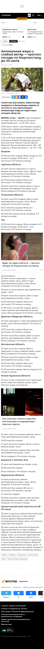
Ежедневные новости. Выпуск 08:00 (13, 33)
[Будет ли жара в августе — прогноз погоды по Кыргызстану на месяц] (22, 246)
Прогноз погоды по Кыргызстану (17, 559)
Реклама (24, 609)
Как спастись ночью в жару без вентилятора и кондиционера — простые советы (19, 421)
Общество (12, 555)
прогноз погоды (33, 555)
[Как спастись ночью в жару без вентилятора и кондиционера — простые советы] (22, 402)
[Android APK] (7, 630)
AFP (3, 93)
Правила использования (17, 606)
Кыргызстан (21, 555)
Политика (17, 587)
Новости (4, 555)
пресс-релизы (6, 611)
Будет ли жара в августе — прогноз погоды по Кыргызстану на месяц (21, 264)
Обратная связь (6, 624)
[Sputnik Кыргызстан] (6, 16)
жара (3, 559)
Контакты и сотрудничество (10, 609)
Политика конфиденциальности (23, 611)
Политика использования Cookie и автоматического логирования (13, 615)
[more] (40, 270)
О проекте (4, 606)
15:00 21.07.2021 (6, 65)
